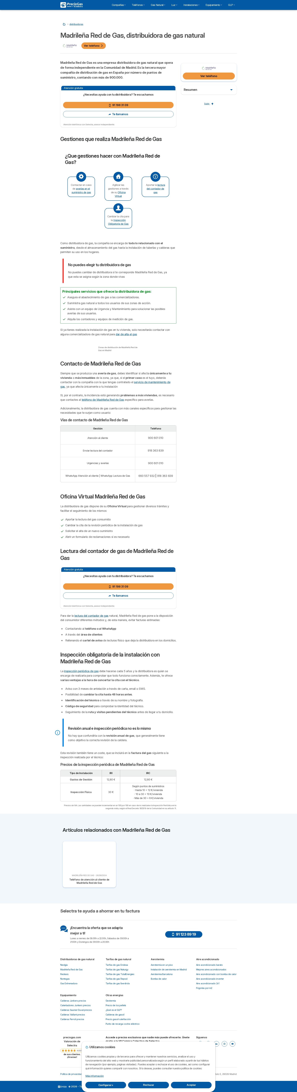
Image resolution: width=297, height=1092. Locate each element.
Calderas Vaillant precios (72, 1014)
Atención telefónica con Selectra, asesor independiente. (89, 124)
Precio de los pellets (116, 1005)
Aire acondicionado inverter (210, 978)
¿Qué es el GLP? (114, 1010)
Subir (207, 103)
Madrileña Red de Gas (71, 969)
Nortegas (65, 978)
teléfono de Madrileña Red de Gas (103, 399)
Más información (94, 1075)
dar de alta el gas (126, 334)
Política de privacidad (71, 1074)
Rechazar (148, 1085)
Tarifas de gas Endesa (117, 965)
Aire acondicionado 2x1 (208, 983)
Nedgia (64, 965)
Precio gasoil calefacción (118, 1019)
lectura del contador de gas (156, 188)
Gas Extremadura (68, 983)
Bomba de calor (159, 978)
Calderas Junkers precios (73, 1000)
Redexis (64, 974)
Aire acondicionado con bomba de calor (216, 974)
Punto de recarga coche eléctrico (123, 1024)
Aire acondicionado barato (209, 965)
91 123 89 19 (186, 934)
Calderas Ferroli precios (72, 1019)
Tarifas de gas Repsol (117, 978)
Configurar (105, 1085)
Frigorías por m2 (204, 988)
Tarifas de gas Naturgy (117, 969)
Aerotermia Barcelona (161, 974)
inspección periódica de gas (81, 671)
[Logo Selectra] (71, 5)
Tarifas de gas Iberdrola (118, 983)
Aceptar (191, 1085)
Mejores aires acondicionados (211, 969)
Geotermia (111, 1000)
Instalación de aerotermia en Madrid (169, 969)
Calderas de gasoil (115, 1014)
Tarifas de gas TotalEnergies (120, 974)
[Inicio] (64, 24)
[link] (72, 1047)
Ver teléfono (91, 45)
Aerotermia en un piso (162, 965)
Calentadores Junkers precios (75, 1005)
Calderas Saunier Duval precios (76, 1010)
